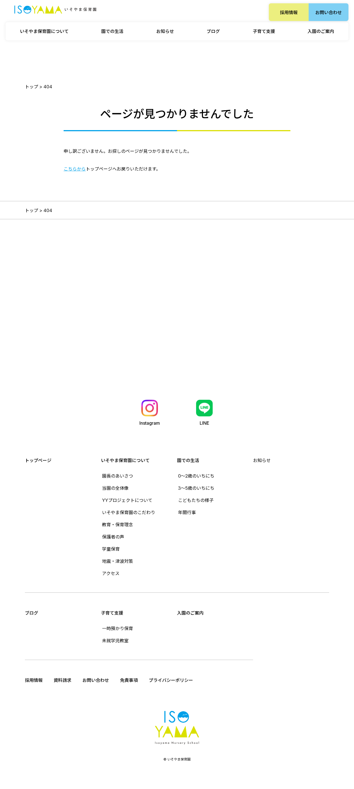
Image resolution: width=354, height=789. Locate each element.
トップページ (38, 460)
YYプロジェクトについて (127, 500)
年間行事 (187, 512)
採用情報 (289, 12)
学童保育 (111, 549)
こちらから (75, 169)
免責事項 (129, 680)
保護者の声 (113, 537)
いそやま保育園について (125, 460)
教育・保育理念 (117, 524)
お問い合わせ (328, 12)
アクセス (110, 573)
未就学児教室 (115, 640)
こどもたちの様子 (196, 500)
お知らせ (165, 31)
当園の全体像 (115, 488)
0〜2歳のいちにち (196, 476)
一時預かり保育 (117, 628)
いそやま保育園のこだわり (128, 512)
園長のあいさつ (117, 476)
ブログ (213, 31)
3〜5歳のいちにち (196, 488)
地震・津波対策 (117, 561)
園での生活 (188, 460)
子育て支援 (112, 613)
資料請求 (62, 680)
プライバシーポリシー (171, 680)
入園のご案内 (321, 31)
